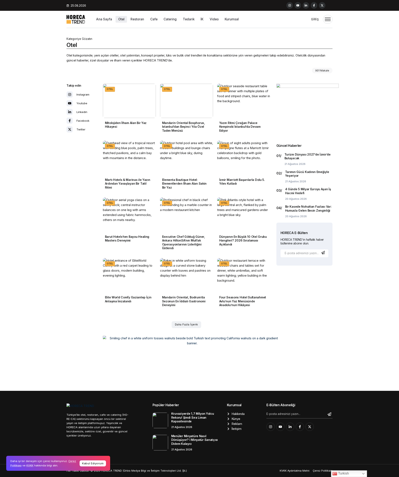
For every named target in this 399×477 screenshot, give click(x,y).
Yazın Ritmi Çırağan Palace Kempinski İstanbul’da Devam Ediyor (240, 126)
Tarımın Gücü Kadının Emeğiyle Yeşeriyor (307, 174)
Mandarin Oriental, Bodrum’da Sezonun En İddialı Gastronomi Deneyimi (184, 301)
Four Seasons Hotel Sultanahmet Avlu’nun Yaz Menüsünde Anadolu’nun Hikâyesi (242, 301)
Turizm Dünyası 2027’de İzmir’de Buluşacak (307, 156)
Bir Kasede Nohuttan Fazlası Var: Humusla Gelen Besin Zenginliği (308, 208)
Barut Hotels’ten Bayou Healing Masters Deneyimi (127, 238)
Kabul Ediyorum (92, 463)
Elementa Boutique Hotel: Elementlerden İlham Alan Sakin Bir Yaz (184, 183)
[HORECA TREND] (75, 19)
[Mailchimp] (323, 252)
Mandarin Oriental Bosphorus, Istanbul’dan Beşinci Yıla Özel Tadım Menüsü (183, 126)
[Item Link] (129, 101)
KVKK (29, 465)
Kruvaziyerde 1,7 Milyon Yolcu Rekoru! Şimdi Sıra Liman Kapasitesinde (192, 417)
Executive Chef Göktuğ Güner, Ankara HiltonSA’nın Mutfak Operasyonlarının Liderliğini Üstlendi (183, 242)
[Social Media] (289, 5)
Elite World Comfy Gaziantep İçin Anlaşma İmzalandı (128, 299)
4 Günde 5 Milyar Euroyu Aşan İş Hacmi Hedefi (308, 191)
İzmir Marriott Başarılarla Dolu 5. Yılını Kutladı (242, 181)
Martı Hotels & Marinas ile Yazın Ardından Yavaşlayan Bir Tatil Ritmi (127, 183)
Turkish (343, 473)
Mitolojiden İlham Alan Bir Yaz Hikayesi (126, 125)
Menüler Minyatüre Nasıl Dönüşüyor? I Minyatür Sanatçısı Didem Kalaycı (194, 439)
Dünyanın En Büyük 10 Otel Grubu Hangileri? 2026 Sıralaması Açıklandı (243, 240)
